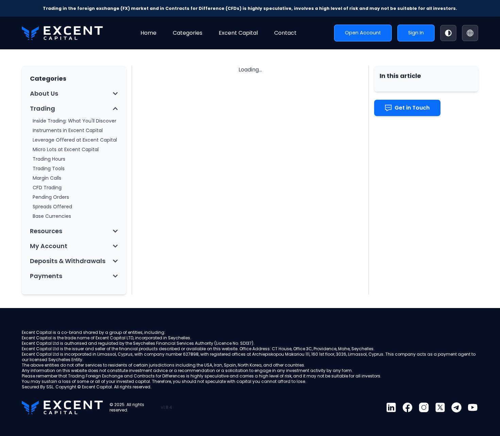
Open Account (363, 32)
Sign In (416, 32)
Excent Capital (238, 33)
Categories (187, 33)
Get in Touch (412, 108)
